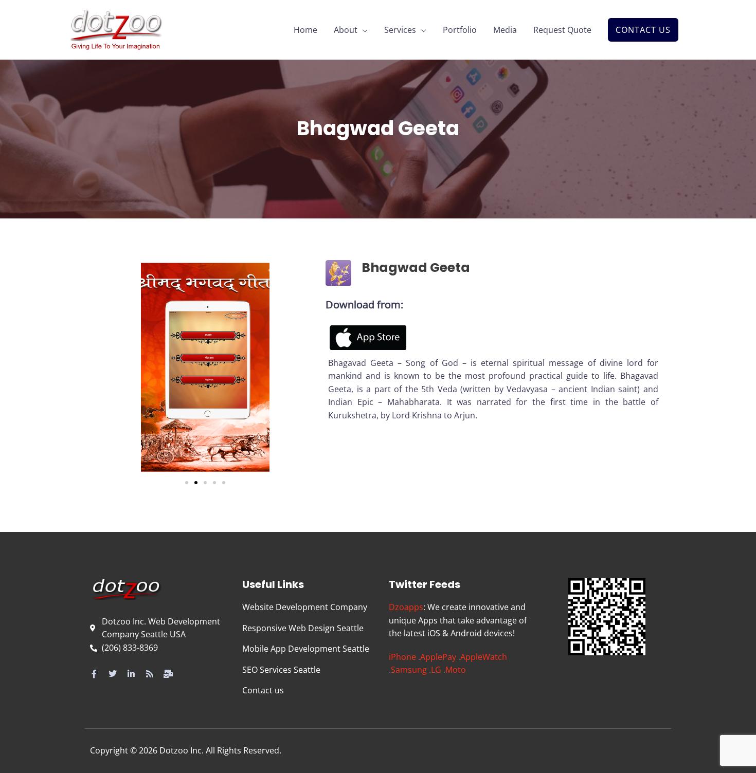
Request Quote (562, 29)
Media (505, 29)
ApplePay (438, 656)
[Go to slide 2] (195, 482)
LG (436, 669)
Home (305, 29)
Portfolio (460, 29)
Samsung (409, 669)
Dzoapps (406, 607)
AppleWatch (483, 656)
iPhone (402, 656)
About (345, 29)
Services (400, 29)
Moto (455, 669)
